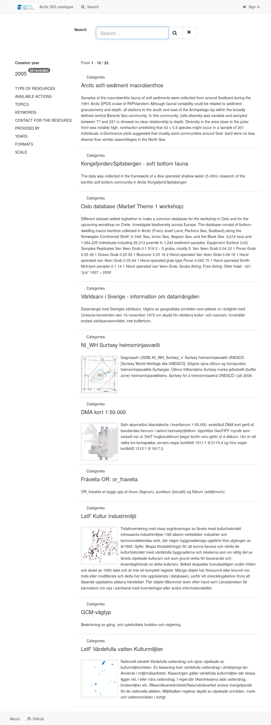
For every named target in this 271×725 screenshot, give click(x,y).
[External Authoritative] (106, 77)
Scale (21, 152)
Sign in (253, 6)
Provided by (27, 128)
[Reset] (190, 33)
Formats (24, 144)
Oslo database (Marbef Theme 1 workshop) (132, 206)
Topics (22, 104)
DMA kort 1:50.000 (103, 412)
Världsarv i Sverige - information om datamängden (140, 296)
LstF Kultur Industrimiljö (108, 516)
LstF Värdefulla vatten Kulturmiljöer (122, 649)
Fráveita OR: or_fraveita (109, 479)
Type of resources (35, 88)
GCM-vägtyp (96, 612)
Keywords (25, 112)
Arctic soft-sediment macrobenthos (122, 85)
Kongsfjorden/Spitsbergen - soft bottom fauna (134, 163)
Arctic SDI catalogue (55, 6)
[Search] (175, 33)
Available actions (33, 96)
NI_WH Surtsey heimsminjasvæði (120, 345)
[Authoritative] (106, 288)
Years (21, 136)
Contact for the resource (43, 120)
